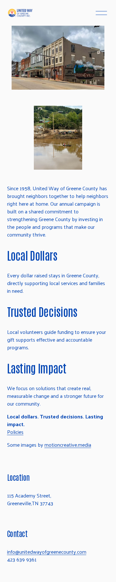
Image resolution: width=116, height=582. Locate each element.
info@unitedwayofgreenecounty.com (46, 552)
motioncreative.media (67, 445)
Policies (15, 432)
